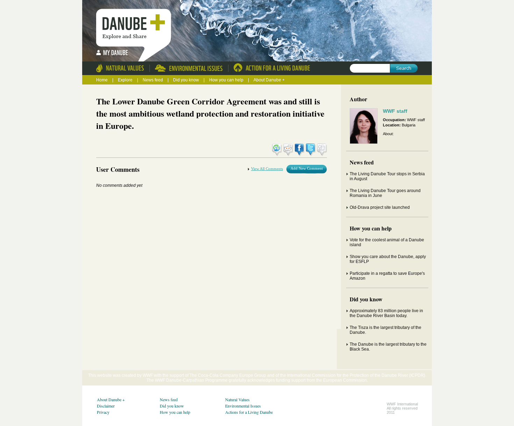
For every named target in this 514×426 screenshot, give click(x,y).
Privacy (103, 412)
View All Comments (267, 169)
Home (102, 80)
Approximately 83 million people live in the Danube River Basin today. (386, 313)
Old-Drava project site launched (380, 207)
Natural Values (237, 399)
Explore (125, 80)
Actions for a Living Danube (249, 412)
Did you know (186, 80)
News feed (153, 80)
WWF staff (395, 111)
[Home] (135, 24)
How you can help (226, 80)
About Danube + (269, 80)
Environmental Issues (243, 406)
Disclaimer (106, 406)
